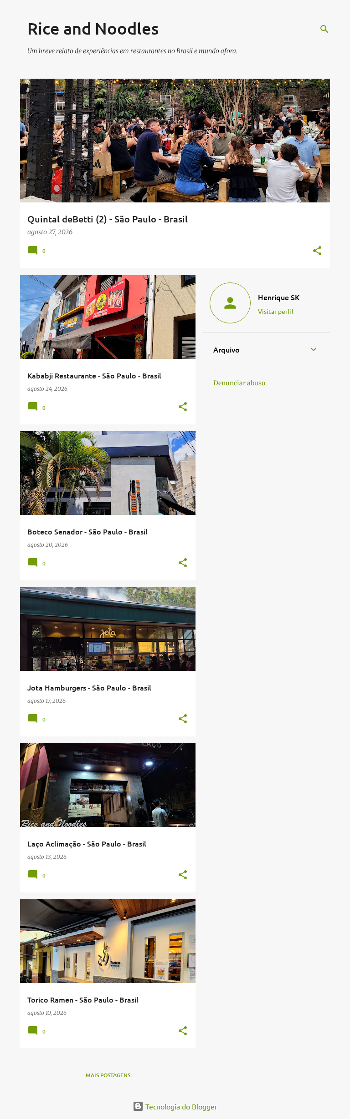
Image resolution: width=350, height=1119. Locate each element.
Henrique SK (278, 297)
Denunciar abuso (239, 383)
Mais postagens (108, 1075)
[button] (317, 251)
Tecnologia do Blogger (180, 1106)
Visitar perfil (275, 311)
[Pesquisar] (324, 29)
